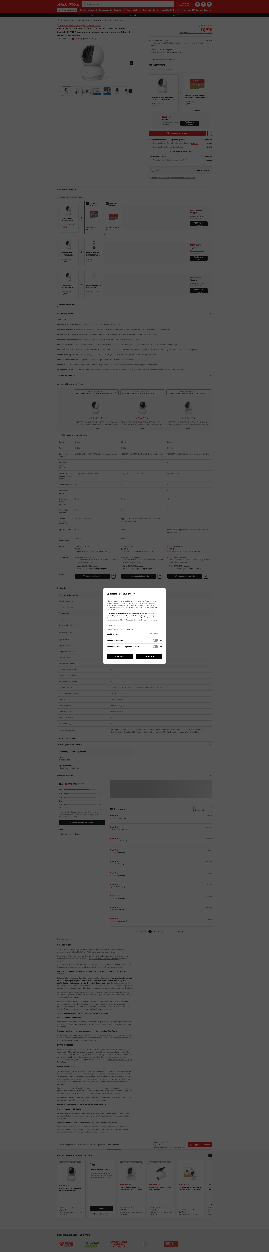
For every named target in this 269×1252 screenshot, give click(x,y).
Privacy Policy (111, 629)
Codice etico (119, 629)
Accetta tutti (149, 656)
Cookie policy (129, 629)
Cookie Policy (111, 625)
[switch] (155, 640)
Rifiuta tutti (120, 656)
